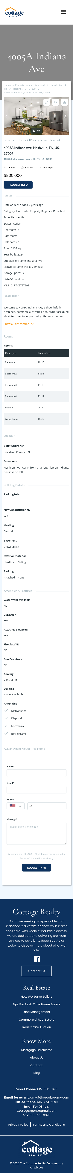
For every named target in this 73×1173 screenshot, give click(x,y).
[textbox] (15, 806)
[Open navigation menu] (64, 12)
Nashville (18, 88)
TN (5, 88)
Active (17, 223)
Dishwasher (18, 711)
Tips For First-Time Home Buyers (36, 1004)
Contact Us (36, 971)
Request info (18, 184)
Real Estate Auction (36, 1027)
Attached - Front (14, 577)
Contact (36, 1065)
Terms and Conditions (49, 1124)
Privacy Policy (18, 1124)
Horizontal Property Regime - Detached (24, 85)
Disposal (16, 718)
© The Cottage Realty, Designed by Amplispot (36, 1165)
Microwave (18, 726)
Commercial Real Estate (36, 1019)
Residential (56, 85)
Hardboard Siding (15, 562)
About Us (36, 1057)
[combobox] (16, 806)
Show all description (16, 323)
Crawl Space (11, 547)
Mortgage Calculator (36, 1050)
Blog (36, 1073)
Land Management (36, 1012)
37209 (32, 88)
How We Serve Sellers (36, 996)
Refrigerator (18, 734)
